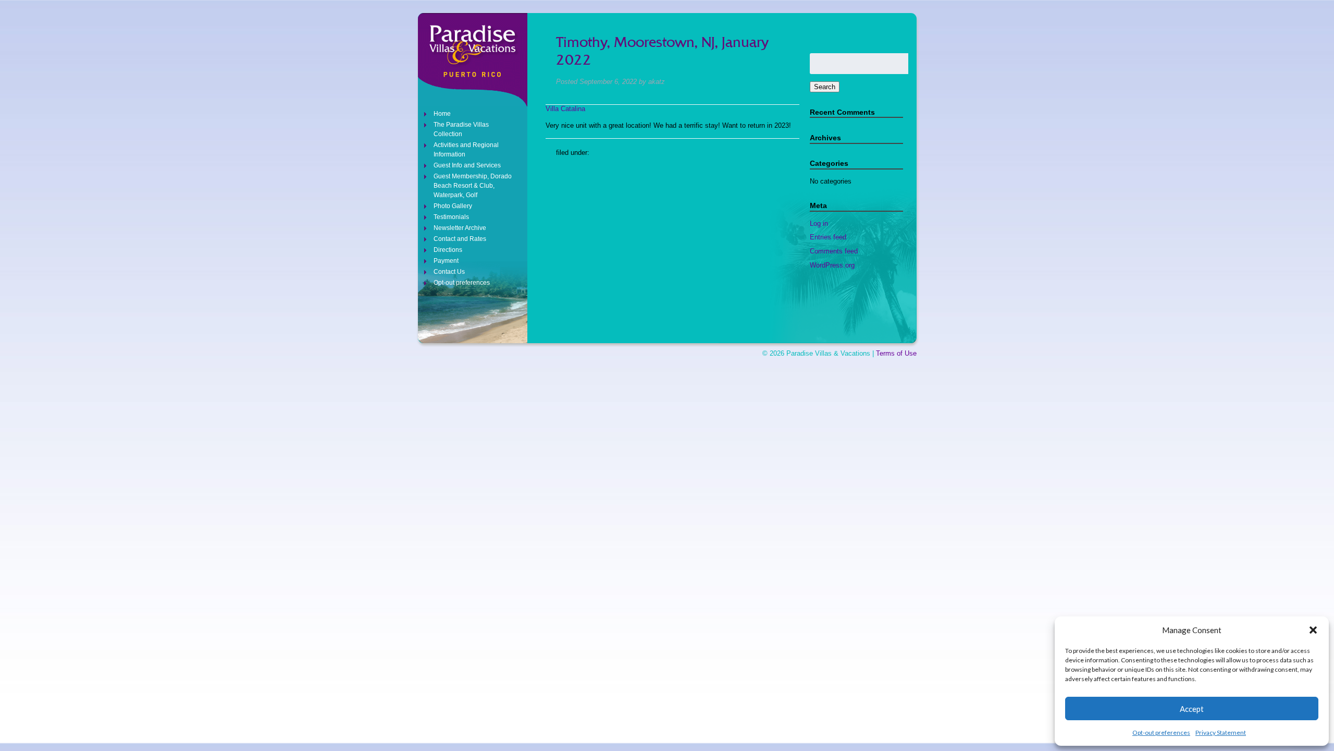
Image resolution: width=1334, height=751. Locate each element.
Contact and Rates (460, 239)
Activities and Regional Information (466, 149)
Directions (448, 249)
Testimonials (451, 217)
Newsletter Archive (460, 228)
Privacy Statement (1220, 732)
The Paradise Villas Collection (461, 129)
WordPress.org (832, 265)
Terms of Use (896, 353)
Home (442, 113)
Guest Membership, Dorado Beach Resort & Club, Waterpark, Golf (473, 186)
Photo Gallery (453, 206)
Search (824, 87)
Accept (1192, 708)
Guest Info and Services (467, 165)
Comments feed (834, 251)
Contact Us (449, 271)
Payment (446, 260)
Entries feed (828, 237)
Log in (819, 223)
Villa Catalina (565, 109)
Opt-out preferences (1161, 732)
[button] (1313, 630)
